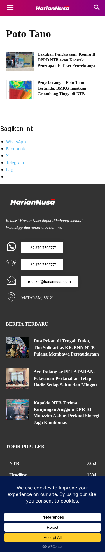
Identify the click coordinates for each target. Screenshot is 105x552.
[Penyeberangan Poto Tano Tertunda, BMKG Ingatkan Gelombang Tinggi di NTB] (20, 89)
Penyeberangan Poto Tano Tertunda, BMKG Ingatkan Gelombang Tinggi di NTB (62, 88)
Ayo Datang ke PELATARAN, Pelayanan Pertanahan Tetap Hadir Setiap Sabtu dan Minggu (66, 378)
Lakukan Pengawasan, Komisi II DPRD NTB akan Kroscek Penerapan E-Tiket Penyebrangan (68, 60)
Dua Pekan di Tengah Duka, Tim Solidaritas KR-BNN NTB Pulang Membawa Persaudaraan (66, 347)
